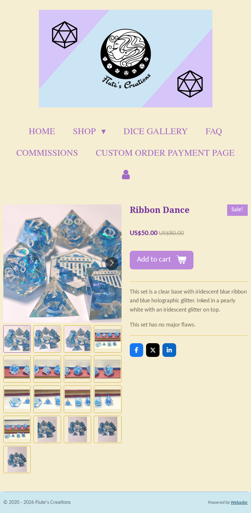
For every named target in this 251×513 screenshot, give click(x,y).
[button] (17, 339)
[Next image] (111, 263)
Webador (239, 503)
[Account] (125, 174)
